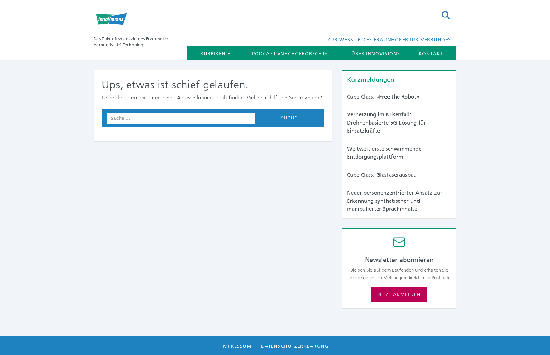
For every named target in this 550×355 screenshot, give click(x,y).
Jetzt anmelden (399, 294)
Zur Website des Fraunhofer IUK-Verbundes (389, 40)
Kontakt (431, 54)
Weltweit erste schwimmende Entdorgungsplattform (384, 153)
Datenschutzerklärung (294, 346)
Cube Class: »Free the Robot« (383, 96)
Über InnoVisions (375, 54)
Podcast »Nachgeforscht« (290, 54)
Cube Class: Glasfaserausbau (382, 175)
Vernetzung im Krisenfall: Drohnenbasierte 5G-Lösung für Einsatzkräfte (386, 122)
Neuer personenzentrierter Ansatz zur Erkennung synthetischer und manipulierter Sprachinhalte (394, 200)
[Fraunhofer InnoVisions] (135, 19)
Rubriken (213, 54)
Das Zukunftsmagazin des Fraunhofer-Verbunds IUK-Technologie (132, 41)
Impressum (236, 346)
